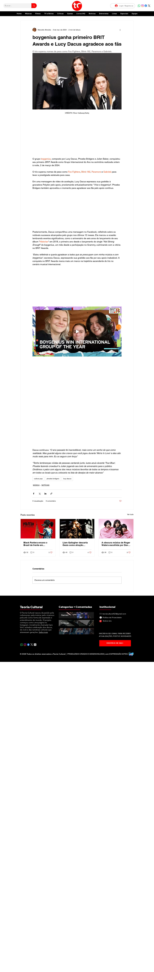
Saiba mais (43, 632)
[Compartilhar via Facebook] (33, 493)
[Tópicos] (35, 644)
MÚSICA (36, 485)
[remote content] (77, 137)
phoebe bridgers (53, 479)
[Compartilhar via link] (51, 493)
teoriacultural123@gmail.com (114, 614)
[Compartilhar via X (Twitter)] (39, 493)
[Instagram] (142, 5)
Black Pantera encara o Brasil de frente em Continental (35, 543)
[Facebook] (145, 5)
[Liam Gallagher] (77, 528)
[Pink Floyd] (116, 528)
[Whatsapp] (139, 5)
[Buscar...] (34, 5)
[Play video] (77, 332)
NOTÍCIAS (45, 485)
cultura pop (38, 479)
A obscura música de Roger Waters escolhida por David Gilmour (116, 543)
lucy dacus (67, 479)
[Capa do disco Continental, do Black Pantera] (38, 528)
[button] (124, 13)
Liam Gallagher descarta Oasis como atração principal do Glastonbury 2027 (75, 543)
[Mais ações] (120, 29)
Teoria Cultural (31, 607)
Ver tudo (130, 514)
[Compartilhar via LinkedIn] (45, 493)
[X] (149, 5)
